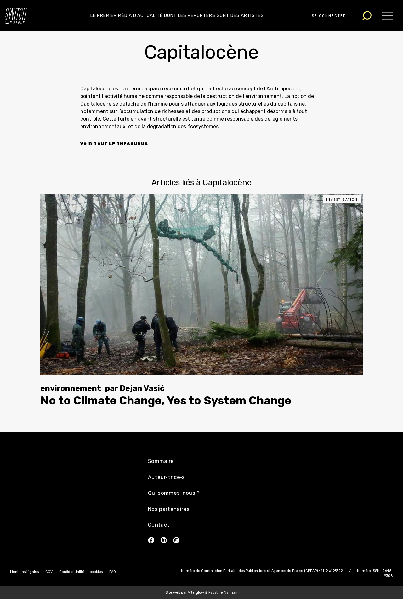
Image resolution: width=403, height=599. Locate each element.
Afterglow (196, 592)
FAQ (112, 572)
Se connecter (329, 16)
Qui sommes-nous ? (174, 493)
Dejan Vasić (142, 388)
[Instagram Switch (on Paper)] (176, 540)
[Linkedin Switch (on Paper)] (164, 540)
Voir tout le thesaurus (114, 143)
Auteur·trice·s (166, 477)
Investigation (342, 200)
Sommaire (161, 461)
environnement (70, 388)
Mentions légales (24, 572)
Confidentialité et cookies (81, 572)
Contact (158, 525)
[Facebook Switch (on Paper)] (151, 540)
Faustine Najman (222, 592)
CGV (49, 572)
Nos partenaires (169, 509)
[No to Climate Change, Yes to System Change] (201, 284)
